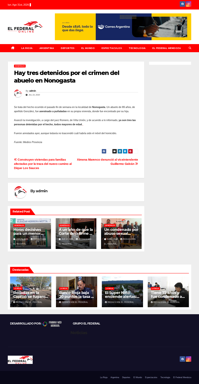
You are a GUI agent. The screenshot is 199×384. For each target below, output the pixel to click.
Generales (20, 66)
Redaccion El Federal (29, 302)
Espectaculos (112, 48)
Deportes (67, 48)
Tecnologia (137, 48)
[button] (190, 48)
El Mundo (88, 48)
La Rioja (27, 48)
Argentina (46, 48)
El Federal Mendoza (166, 48)
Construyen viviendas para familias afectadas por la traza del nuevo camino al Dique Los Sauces (43, 164)
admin (32, 90)
